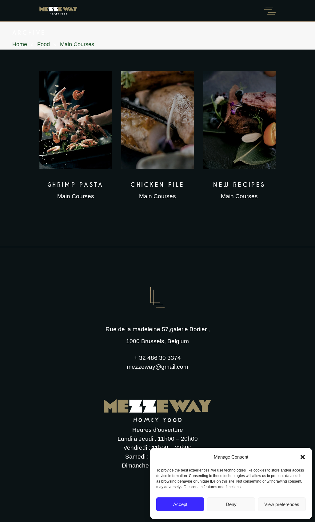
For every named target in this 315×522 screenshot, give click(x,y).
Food (43, 44)
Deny (231, 504)
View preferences (281, 504)
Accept (180, 504)
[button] (303, 457)
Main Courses (75, 196)
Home (19, 44)
